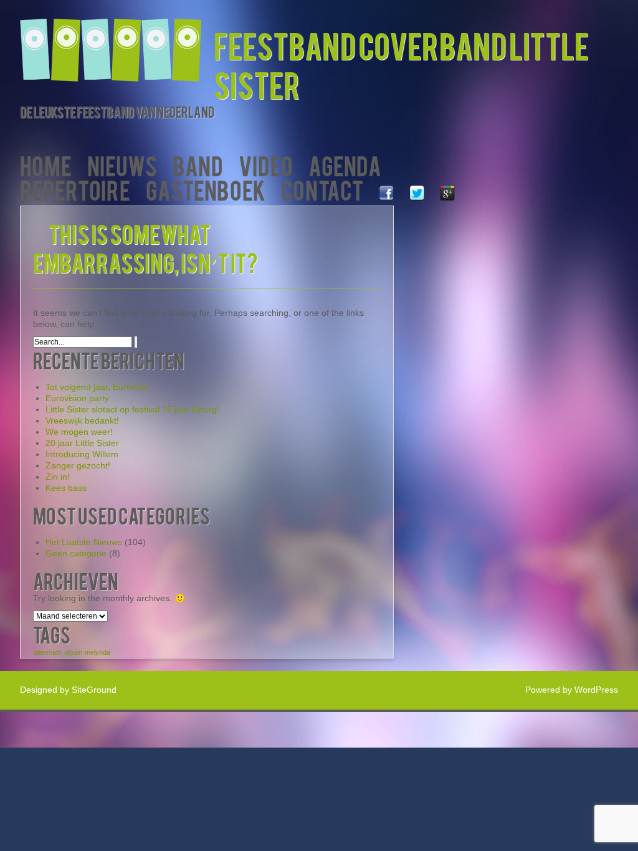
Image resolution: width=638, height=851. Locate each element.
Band (198, 164)
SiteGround (94, 690)
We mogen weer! (79, 432)
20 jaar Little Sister (82, 443)
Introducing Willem (81, 454)
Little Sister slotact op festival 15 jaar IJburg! (132, 409)
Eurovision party (77, 398)
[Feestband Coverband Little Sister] (117, 42)
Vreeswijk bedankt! (82, 421)
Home (46, 164)
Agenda (344, 164)
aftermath (47, 652)
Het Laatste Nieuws (83, 542)
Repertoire (75, 189)
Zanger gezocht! (77, 465)
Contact (322, 189)
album (73, 652)
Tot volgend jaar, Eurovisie (97, 387)
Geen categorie (76, 553)
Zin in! (57, 477)
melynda (97, 652)
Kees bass (66, 488)
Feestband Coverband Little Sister (401, 64)
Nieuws (122, 164)
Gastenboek (205, 189)
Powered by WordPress (571, 690)
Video (266, 164)
